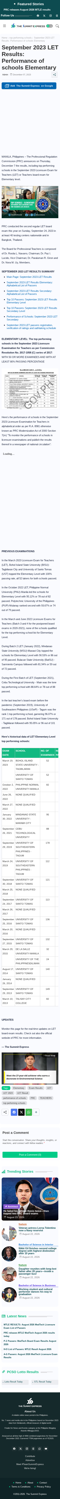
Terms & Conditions (21, 1486)
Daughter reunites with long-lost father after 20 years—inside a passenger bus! (37, 1271)
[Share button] (36, 1112)
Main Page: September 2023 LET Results (29, 276)
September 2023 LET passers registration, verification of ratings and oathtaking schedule (31, 327)
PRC (33, 1098)
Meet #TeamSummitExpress (30, 1464)
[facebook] (14, 1448)
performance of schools (14, 1098)
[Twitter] (21, 1112)
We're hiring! (30, 1468)
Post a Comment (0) (30, 1154)
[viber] (39, 1448)
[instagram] (50, 15)
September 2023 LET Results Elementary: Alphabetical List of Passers (30, 284)
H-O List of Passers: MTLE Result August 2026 (27, 1349)
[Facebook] (14, 1112)
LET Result (22, 1093)
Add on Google (29, 86)
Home (4, 37)
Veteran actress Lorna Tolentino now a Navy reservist (37, 1229)
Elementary (18, 1088)
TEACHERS (46, 1098)
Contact (43, 1482)
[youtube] (46, 1448)
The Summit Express (36, 1494)
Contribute (30, 1456)
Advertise (30, 1460)
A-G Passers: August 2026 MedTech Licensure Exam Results (31, 1356)
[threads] (56, 15)
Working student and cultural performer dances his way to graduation (35, 1291)
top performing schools (21, 37)
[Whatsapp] (29, 1112)
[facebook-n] (38, 15)
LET (49, 1088)
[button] (49, 26)
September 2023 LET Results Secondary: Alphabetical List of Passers (29, 292)
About (30, 1482)
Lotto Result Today (13, 1381)
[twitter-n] (44, 15)
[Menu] (4, 26)
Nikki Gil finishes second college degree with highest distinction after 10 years (37, 1251)
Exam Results (36, 1088)
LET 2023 (8, 1093)
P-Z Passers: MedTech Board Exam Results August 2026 (30, 1343)
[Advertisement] (30, 121)
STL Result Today (43, 1381)
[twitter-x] (20, 1448)
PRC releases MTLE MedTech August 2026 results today (29, 1334)
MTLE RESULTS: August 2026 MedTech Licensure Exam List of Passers (29, 1326)
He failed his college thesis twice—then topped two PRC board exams (26, 1212)
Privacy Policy (44, 1486)
